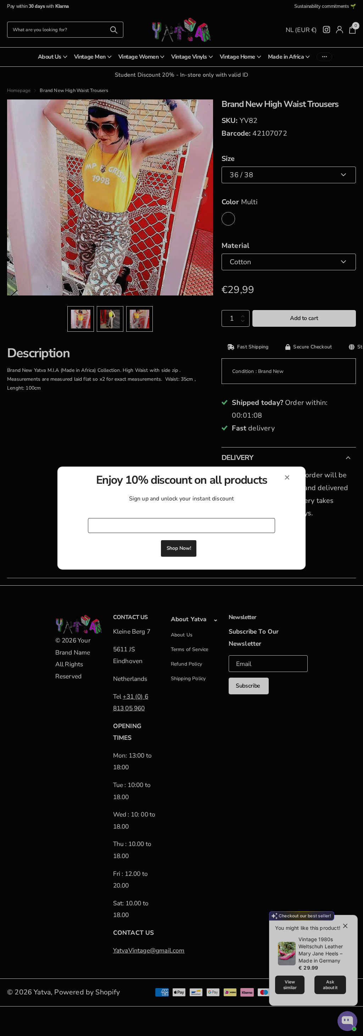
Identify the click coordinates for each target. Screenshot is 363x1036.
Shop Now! (179, 548)
